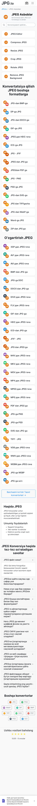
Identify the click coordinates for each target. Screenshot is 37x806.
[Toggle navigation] (32, 3)
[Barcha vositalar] (27, 3)
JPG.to (4, 9)
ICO (25, 719)
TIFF (7, 713)
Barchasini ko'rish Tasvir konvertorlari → (18, 493)
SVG (19, 713)
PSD (13, 719)
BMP (31, 708)
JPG (13, 702)
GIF (19, 708)
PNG (25, 702)
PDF (31, 713)
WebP (6, 708)
